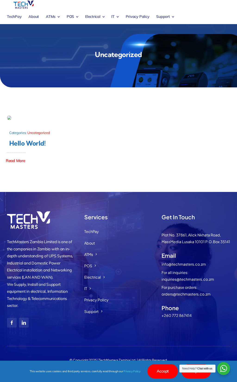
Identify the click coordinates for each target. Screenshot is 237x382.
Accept (163, 371)
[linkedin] (24, 323)
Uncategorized (38, 133)
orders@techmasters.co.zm (186, 294)
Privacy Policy (132, 371)
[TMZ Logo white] (30, 212)
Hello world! (27, 143)
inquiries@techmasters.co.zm (188, 279)
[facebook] (12, 323)
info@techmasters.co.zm (184, 264)
